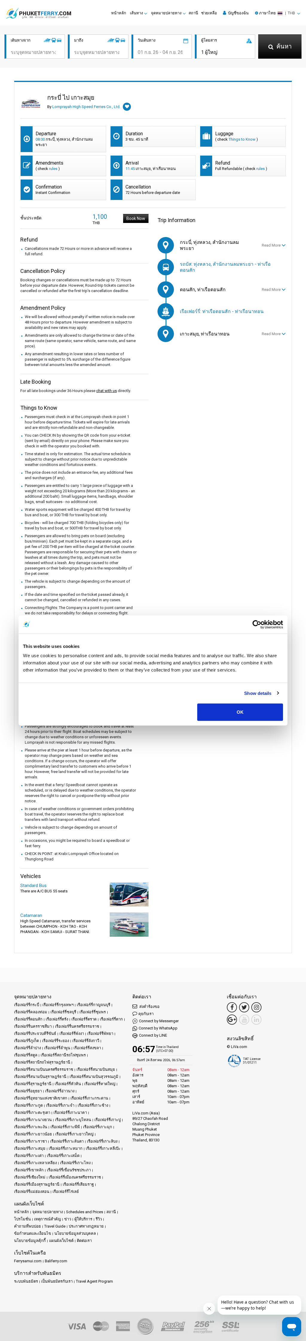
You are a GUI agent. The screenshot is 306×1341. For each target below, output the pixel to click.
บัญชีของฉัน (238, 13)
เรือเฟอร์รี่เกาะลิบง (102, 1141)
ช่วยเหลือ (209, 13)
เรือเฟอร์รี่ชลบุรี (63, 1012)
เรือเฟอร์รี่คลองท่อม (30, 1012)
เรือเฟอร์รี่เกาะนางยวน (33, 1119)
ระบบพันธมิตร (26, 1281)
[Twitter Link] (244, 1007)
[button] (277, 13)
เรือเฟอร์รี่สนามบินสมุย (95, 1069)
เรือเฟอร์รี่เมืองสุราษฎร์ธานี (36, 1184)
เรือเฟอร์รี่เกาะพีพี (65, 1127)
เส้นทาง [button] (136, 13)
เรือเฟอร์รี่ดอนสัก (28, 1019)
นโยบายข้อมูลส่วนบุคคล (75, 1233)
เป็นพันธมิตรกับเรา (57, 1281)
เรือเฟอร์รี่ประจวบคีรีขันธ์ (35, 1033)
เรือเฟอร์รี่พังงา (71, 1033)
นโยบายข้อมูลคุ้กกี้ (30, 1240)
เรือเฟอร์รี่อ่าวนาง (59, 1091)
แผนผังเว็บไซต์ (61, 1240)
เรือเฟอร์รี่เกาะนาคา (70, 1112)
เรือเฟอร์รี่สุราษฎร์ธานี (32, 1084)
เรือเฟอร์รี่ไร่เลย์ (66, 1191)
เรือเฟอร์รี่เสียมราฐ (78, 1184)
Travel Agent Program (94, 1281)
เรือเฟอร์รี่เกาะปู (107, 1119)
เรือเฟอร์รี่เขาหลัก (29, 1170)
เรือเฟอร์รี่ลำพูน (57, 1048)
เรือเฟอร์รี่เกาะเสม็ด (63, 1155)
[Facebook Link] (232, 1007)
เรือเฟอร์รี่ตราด (84, 1019)
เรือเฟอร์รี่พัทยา (100, 1033)
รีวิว (99, 1219)
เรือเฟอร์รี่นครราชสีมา (33, 1026)
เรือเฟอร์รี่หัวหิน (68, 1084)
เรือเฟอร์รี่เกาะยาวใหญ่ (74, 1134)
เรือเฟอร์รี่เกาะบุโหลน (73, 1119)
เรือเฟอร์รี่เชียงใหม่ (29, 1177)
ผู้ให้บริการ (83, 1219)
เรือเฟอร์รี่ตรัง (57, 1019)
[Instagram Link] (256, 1007)
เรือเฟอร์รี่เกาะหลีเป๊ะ (103, 1148)
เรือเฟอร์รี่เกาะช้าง (93, 1105)
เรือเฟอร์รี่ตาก (111, 1019)
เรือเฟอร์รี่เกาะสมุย (29, 1148)
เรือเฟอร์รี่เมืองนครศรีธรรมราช (75, 1177)
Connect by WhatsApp (158, 1028)
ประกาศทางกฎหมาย (86, 1226)
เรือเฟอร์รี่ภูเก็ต (26, 1040)
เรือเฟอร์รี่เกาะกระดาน (89, 1098)
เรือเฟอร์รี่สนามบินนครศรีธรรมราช (43, 1069)
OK (240, 712)
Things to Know (242, 139)
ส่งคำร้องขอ (149, 1006)
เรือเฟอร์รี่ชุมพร (92, 1012)
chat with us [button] (106, 390)
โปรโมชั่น (22, 1219)
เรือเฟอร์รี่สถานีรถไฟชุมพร (63, 1055)
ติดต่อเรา (84, 1240)
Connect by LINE (153, 1035)
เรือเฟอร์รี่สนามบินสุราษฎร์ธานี (40, 1076)
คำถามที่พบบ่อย (27, 1226)
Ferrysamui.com (28, 1261)
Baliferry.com (56, 1261)
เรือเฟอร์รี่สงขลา (87, 1048)
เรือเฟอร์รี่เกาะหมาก (65, 1148)
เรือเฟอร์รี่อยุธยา (28, 1091)
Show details (257, 692)
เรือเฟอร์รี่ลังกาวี (85, 1040)
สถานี (193, 13)
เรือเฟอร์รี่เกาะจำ (60, 1105)
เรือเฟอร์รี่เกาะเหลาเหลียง (35, 1163)
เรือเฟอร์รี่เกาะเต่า (29, 1155)
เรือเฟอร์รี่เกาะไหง (75, 1163)
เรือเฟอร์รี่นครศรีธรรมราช (77, 1026)
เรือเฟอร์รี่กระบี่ (26, 1005)
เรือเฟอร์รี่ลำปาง (27, 1048)
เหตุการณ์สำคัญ (47, 1219)
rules (53, 168)
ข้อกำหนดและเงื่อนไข (32, 1233)
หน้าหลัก (118, 13)
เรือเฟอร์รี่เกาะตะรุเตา (32, 1112)
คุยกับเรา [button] (146, 1014)
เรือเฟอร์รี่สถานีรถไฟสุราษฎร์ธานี (42, 1062)
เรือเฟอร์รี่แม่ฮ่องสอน (31, 1191)
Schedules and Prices (84, 1212)
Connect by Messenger (159, 1021)
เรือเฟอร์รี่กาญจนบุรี (93, 1005)
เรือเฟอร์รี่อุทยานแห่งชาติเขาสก (40, 1098)
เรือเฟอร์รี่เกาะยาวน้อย (33, 1134)
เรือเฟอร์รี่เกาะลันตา (67, 1141)
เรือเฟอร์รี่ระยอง (55, 1040)
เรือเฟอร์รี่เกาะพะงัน (30, 1127)
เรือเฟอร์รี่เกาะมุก (97, 1127)
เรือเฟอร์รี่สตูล (25, 1055)
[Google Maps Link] (232, 1020)
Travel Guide (54, 1226)
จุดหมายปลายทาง (47, 1212)
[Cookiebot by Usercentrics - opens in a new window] (257, 624)
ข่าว (67, 1219)
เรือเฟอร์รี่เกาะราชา (30, 1141)
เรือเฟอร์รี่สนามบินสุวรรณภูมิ (94, 1076)
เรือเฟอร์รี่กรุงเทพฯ (58, 1005)
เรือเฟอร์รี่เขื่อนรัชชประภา (69, 1170)
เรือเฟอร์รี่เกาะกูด (28, 1105)
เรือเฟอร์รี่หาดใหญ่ (99, 1084)
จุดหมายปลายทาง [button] (166, 13)
